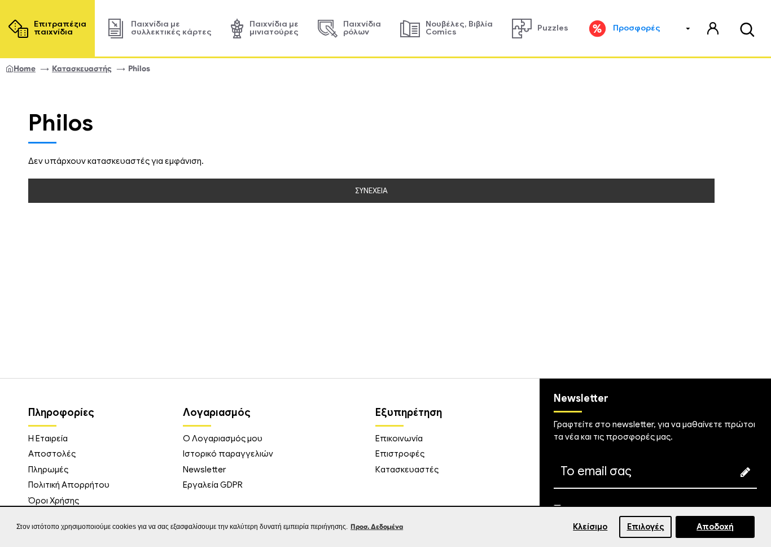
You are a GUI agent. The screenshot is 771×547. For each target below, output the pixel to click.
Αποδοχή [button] (715, 527)
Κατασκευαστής (82, 68)
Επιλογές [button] (645, 527)
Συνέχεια (371, 191)
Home (25, 68)
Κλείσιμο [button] (590, 527)
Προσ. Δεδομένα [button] (377, 526)
